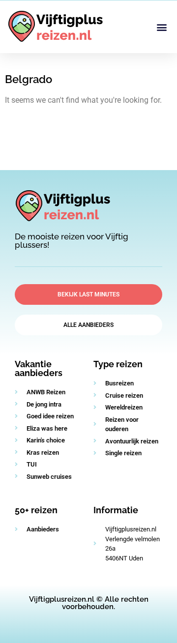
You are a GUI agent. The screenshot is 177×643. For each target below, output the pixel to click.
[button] (161, 27)
